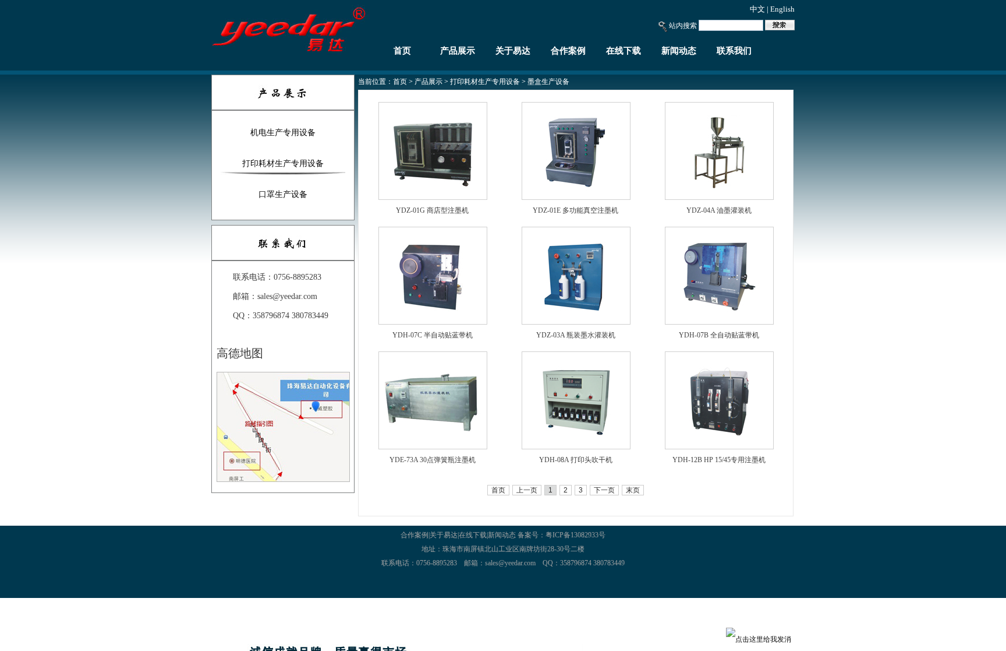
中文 (757, 9)
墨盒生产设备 (548, 82)
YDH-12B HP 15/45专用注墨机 (719, 460)
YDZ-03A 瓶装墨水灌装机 (575, 335)
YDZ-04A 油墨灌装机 (719, 210)
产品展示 (457, 50)
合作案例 (568, 50)
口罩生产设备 (282, 194)
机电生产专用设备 (283, 132)
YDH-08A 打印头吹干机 (575, 460)
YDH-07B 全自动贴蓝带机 (719, 335)
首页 (402, 50)
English (782, 9)
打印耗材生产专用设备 (283, 163)
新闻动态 (678, 50)
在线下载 (623, 50)
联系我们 (734, 50)
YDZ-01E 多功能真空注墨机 (575, 210)
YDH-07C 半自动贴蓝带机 (432, 335)
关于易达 (512, 50)
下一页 (604, 490)
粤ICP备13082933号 (575, 535)
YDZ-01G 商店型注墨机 (432, 210)
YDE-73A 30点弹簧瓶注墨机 (432, 460)
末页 (633, 490)
